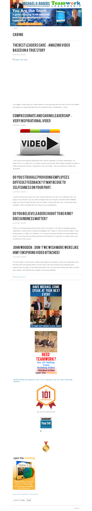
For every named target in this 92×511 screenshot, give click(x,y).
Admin (76, 508)
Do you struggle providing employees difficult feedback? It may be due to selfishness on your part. (41, 183)
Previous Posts (19, 277)
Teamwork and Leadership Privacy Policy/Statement (25, 494)
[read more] (46, 79)
